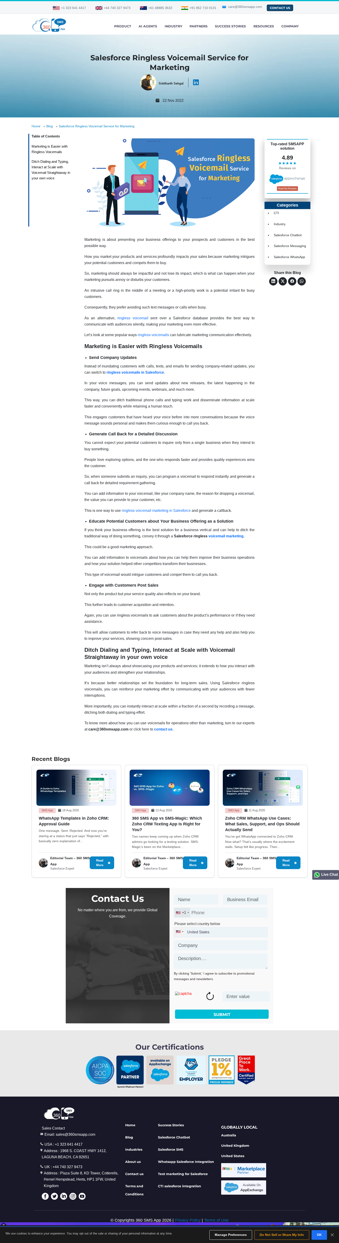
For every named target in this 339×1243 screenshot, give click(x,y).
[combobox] (182, 912)
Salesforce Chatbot (288, 235)
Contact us (134, 1174)
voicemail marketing (226, 536)
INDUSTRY (173, 26)
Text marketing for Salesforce (183, 1174)
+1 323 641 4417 (73, 8)
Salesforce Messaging (290, 246)
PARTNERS (199, 26)
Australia (228, 1135)
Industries (133, 1149)
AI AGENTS (148, 26)
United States (232, 1156)
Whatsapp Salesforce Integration (186, 1162)
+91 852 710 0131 (203, 8)
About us (133, 1162)
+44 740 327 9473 (117, 8)
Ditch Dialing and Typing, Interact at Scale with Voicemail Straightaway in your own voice (51, 170)
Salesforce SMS (170, 1149)
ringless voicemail (132, 318)
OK (319, 1235)
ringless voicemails (153, 335)
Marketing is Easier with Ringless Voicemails (50, 149)
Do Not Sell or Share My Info (282, 1235)
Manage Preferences (231, 1235)
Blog (49, 126)
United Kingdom (235, 1146)
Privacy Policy (188, 1220)
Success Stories (171, 1125)
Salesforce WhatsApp (289, 257)
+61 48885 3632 (160, 8)
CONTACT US (280, 8)
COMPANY (290, 26)
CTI (276, 213)
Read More (99, 863)
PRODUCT (122, 26)
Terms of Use (216, 1220)
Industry (279, 224)
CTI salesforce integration (179, 1186)
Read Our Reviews (287, 188)
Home (36, 126)
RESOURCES (263, 26)
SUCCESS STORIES (230, 26)
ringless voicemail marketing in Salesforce (156, 510)
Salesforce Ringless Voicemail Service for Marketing (96, 126)
